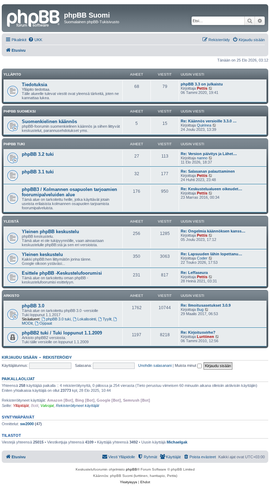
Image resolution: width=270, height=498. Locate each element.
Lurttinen (205, 336)
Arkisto (11, 296)
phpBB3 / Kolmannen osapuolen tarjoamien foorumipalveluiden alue (69, 192)
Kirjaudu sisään (19, 357)
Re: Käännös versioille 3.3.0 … (209, 121)
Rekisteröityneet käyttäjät (77, 405)
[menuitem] (35, 40)
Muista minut (186, 365)
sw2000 (27, 424)
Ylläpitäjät (21, 405)
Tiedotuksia (34, 84)
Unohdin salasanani (155, 365)
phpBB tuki (14, 144)
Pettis (202, 88)
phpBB (131, 469)
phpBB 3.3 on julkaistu (202, 84)
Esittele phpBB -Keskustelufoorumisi (62, 273)
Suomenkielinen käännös (49, 121)
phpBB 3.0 (33, 305)
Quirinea (204, 125)
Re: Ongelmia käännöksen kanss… (213, 231)
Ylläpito (12, 74)
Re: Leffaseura (194, 272)
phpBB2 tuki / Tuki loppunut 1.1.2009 (62, 333)
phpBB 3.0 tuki (58, 319)
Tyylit (107, 319)
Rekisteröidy (57, 357)
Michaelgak (177, 442)
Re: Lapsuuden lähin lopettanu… (211, 254)
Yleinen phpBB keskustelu (50, 231)
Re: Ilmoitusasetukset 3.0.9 (206, 305)
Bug (200, 309)
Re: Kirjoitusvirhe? (198, 332)
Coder (202, 258)
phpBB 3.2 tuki (38, 154)
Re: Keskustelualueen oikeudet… (211, 189)
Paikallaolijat (18, 379)
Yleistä (11, 221)
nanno (202, 158)
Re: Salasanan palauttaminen (208, 171)
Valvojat (47, 405)
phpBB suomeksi (20, 111)
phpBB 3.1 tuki (38, 171)
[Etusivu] (34, 17)
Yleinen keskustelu (42, 254)
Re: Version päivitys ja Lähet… (209, 154)
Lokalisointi (86, 319)
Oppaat (45, 323)
